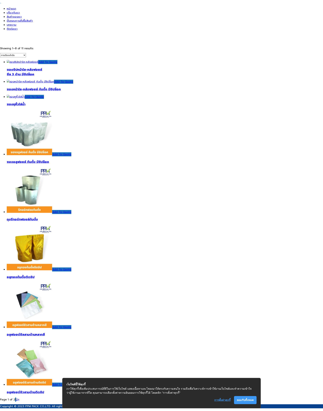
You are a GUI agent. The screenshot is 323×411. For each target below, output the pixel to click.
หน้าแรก (11, 9)
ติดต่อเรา (12, 29)
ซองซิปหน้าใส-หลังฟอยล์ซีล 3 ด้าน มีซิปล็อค (24, 72)
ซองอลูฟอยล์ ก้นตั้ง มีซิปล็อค (28, 162)
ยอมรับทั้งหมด (245, 400)
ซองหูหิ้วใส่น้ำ (16, 104)
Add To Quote (47, 62)
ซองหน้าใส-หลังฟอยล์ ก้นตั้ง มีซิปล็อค (34, 89)
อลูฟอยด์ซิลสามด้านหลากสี (26, 334)
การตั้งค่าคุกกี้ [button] (222, 400)
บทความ (11, 25)
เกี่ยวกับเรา (13, 13)
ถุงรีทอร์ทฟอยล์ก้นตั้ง (22, 219)
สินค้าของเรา (14, 17)
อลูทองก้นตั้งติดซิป (20, 277)
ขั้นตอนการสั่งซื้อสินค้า (20, 21)
